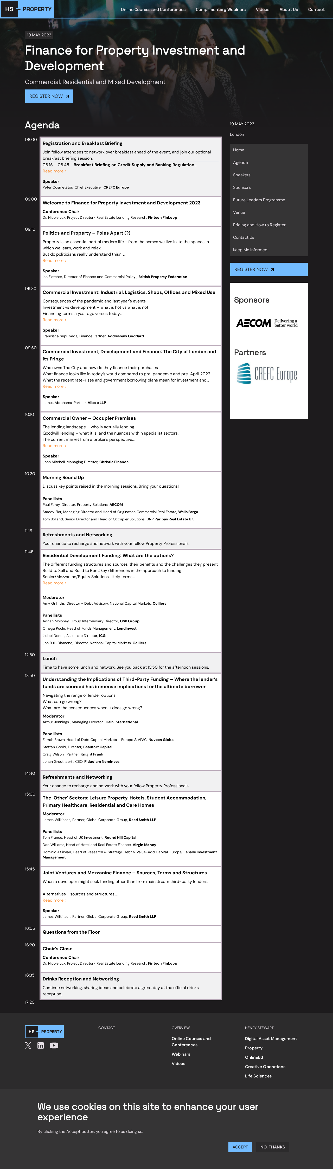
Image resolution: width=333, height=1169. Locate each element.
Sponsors (242, 187)
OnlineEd (254, 1057)
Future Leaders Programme (259, 200)
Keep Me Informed (250, 250)
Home (238, 150)
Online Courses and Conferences (153, 9)
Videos (262, 9)
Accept (240, 1147)
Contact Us (243, 237)
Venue (239, 212)
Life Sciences (258, 1076)
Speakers (242, 175)
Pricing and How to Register (259, 225)
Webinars (181, 1054)
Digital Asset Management (271, 1038)
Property (253, 1048)
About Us (289, 9)
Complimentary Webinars (221, 9)
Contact (316, 9)
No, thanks (272, 1147)
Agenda (240, 162)
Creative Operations (265, 1066)
